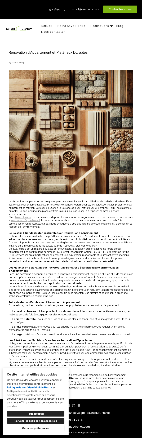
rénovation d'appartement (25, 220)
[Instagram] (74, 406)
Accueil (46, 26)
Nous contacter (53, 31)
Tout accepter (35, 413)
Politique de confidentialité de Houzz (29, 387)
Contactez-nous (120, 9)
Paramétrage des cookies (85, 432)
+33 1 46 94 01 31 (57, 9)
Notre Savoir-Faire (71, 26)
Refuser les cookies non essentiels (36, 420)
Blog (119, 26)
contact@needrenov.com (85, 9)
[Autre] (79, 406)
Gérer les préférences (35, 428)
